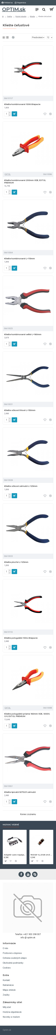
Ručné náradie (20, 16)
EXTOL (8, 174)
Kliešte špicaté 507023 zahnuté (20, 792)
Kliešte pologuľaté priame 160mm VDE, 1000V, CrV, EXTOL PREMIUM (27, 715)
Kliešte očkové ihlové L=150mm (19, 410)
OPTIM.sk (14, 9)
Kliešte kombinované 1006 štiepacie (22, 104)
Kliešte (32, 16)
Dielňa (9, 16)
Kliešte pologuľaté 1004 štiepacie (21, 638)
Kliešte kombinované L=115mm (19, 258)
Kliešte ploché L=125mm (16, 562)
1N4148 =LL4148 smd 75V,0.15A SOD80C (41, 855)
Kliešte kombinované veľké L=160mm (22, 334)
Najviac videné (11, 825)
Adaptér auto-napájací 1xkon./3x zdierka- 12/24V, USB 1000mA (15, 855)
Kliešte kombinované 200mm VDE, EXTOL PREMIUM (25, 181)
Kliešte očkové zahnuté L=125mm (20, 486)
